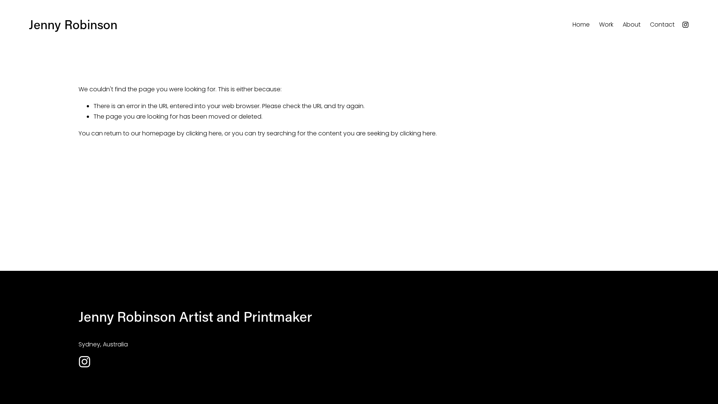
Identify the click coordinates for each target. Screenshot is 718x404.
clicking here (204, 133)
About (632, 24)
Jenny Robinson (73, 24)
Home (581, 24)
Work (606, 24)
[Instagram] (685, 24)
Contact (662, 24)
